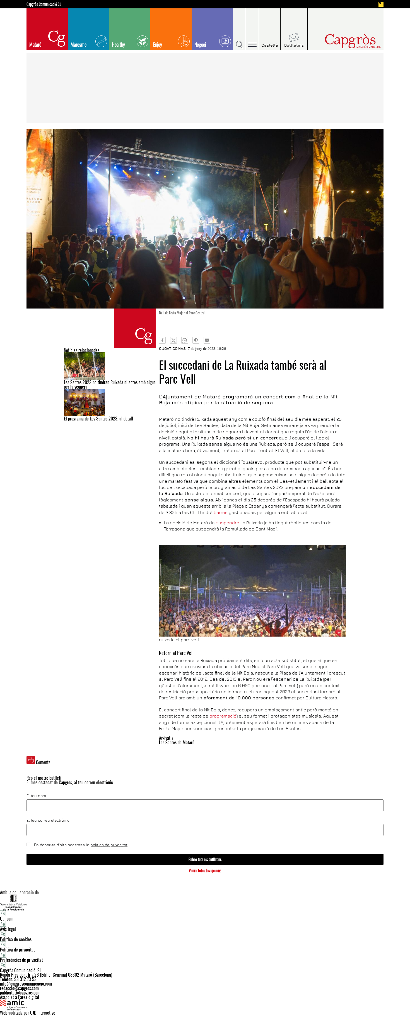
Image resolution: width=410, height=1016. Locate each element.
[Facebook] (162, 340)
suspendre (227, 522)
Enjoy (157, 44)
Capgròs (341, 41)
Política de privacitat (17, 949)
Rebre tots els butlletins (205, 859)
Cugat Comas (172, 348)
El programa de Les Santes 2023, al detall (98, 418)
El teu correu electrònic (47, 820)
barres (221, 512)
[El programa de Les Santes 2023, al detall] (110, 403)
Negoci (200, 44)
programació (223, 715)
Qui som (6, 918)
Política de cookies (16, 939)
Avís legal (8, 929)
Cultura (135, 328)
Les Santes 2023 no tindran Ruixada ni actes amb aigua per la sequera (110, 384)
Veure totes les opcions (205, 870)
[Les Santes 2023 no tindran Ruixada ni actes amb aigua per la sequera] (110, 366)
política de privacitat (108, 844)
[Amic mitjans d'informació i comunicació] (205, 1004)
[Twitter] (173, 340)
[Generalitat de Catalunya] (205, 902)
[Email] (207, 340)
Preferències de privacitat (21, 960)
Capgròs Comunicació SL (43, 4)
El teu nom (36, 795)
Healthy (118, 44)
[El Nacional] (381, 4)
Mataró (35, 44)
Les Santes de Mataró (176, 742)
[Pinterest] (195, 340)
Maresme (78, 44)
